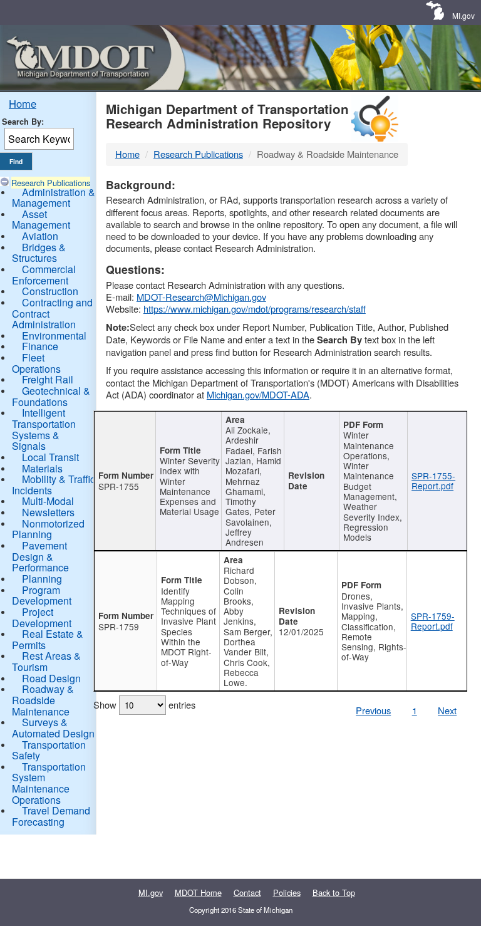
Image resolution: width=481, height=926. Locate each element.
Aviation (40, 236)
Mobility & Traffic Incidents (53, 484)
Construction (50, 291)
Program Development (41, 595)
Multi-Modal (48, 501)
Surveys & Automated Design (53, 728)
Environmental (54, 335)
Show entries (144, 704)
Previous (373, 710)
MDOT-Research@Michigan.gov (201, 296)
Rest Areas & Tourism (46, 661)
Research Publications (50, 183)
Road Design (51, 678)
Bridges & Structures (39, 253)
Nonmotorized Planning (48, 529)
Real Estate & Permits (47, 639)
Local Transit (50, 457)
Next (447, 710)
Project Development (41, 617)
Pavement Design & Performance (40, 556)
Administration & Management (53, 198)
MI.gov (463, 15)
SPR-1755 (118, 486)
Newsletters (48, 512)
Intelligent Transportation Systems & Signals (44, 429)
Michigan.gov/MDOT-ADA (258, 394)
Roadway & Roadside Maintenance (43, 700)
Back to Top (334, 892)
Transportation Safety (49, 750)
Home (22, 103)
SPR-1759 (118, 626)
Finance (40, 346)
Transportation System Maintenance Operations (49, 783)
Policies (287, 892)
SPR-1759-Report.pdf (433, 621)
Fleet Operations (36, 363)
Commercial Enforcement (44, 275)
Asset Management (41, 219)
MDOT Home (198, 892)
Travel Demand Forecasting (51, 816)
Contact (247, 892)
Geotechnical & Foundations (51, 396)
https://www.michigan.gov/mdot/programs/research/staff (254, 308)
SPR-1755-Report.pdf (433, 480)
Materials (42, 468)
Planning (42, 578)
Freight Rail (47, 379)
